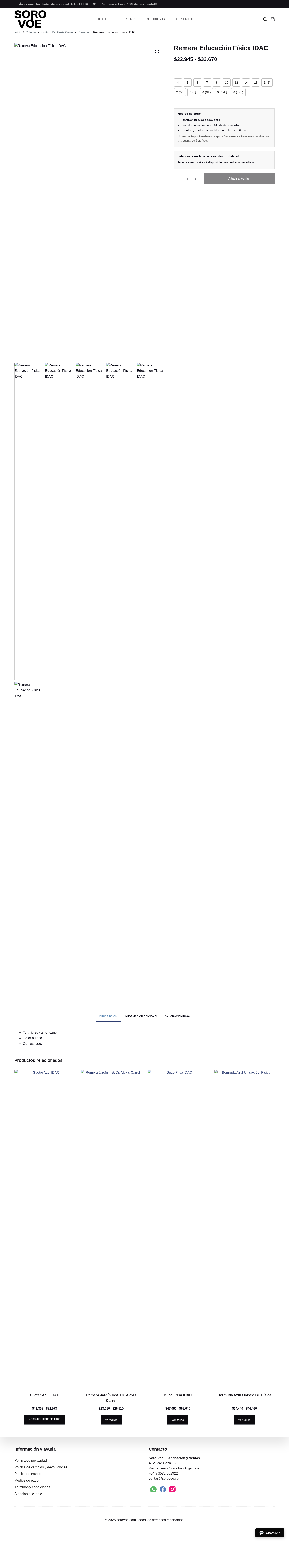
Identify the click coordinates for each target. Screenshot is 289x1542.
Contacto (184, 19)
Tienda (125, 19)
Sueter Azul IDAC (44, 1395)
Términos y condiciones (32, 1487)
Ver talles (111, 1419)
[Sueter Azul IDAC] (44, 1228)
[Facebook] (163, 1489)
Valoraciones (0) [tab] (177, 1016)
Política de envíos (27, 1474)
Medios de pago (26, 1480)
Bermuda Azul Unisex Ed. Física (244, 1395)
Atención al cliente (28, 1494)
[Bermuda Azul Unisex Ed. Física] (244, 1228)
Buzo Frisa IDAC (178, 1395)
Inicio (102, 19)
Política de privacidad (30, 1460)
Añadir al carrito (239, 178)
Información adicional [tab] (141, 1016)
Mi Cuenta (156, 19)
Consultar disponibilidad (45, 1418)
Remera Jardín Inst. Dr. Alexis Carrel (111, 1398)
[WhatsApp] (153, 1489)
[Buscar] (265, 19)
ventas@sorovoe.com (165, 1478)
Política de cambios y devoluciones (40, 1467)
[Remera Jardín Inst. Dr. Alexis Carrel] (111, 1228)
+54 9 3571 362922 (163, 1473)
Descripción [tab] (108, 1016)
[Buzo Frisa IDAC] (178, 1228)
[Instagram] (172, 1489)
